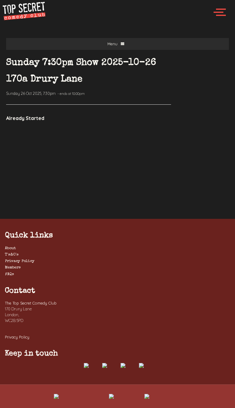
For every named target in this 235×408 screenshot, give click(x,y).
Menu (112, 43)
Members (13, 268)
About (10, 248)
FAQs (9, 274)
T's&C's (12, 255)
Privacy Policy (20, 261)
